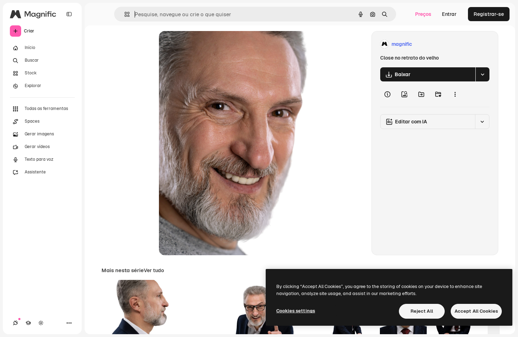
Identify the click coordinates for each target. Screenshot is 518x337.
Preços (423, 14)
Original (204, 44)
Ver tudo (154, 270)
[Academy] (28, 323)
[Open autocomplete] (124, 14)
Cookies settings (295, 311)
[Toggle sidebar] (69, 14)
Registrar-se (489, 14)
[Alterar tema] (41, 323)
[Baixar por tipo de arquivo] (482, 74)
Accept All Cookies (476, 311)
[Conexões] (15, 323)
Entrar (449, 14)
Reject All (422, 311)
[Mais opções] (455, 94)
